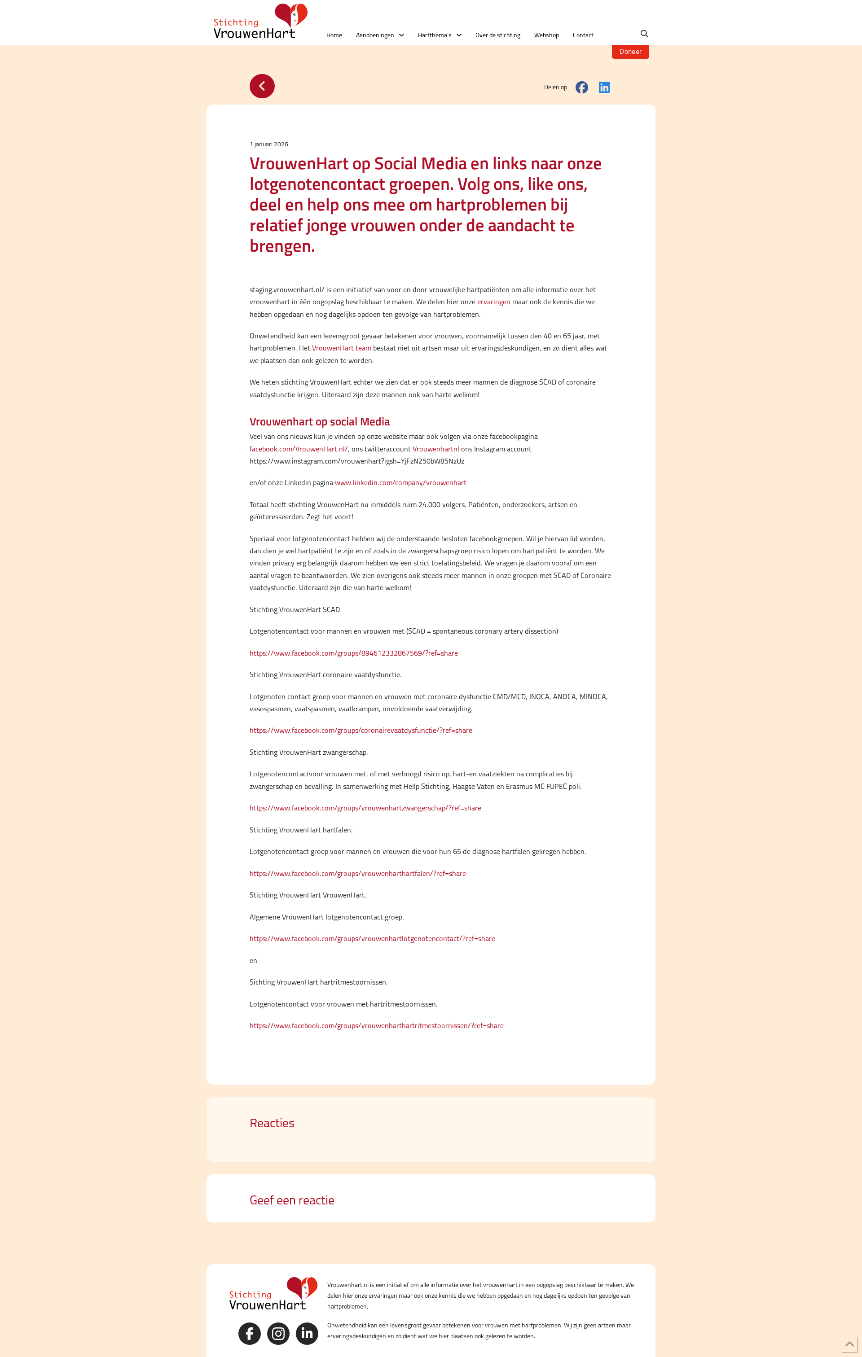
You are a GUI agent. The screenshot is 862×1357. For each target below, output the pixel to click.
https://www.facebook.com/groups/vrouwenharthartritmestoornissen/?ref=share (377, 1025)
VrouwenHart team (341, 348)
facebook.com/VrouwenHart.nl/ (299, 449)
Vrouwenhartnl (436, 449)
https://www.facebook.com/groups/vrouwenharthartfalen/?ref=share (358, 873)
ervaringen (493, 302)
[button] (644, 34)
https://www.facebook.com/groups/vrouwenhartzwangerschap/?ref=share (365, 808)
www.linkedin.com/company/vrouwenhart (400, 482)
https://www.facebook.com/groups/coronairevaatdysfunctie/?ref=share (361, 730)
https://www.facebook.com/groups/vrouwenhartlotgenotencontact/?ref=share (372, 938)
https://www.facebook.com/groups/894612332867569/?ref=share (354, 653)
